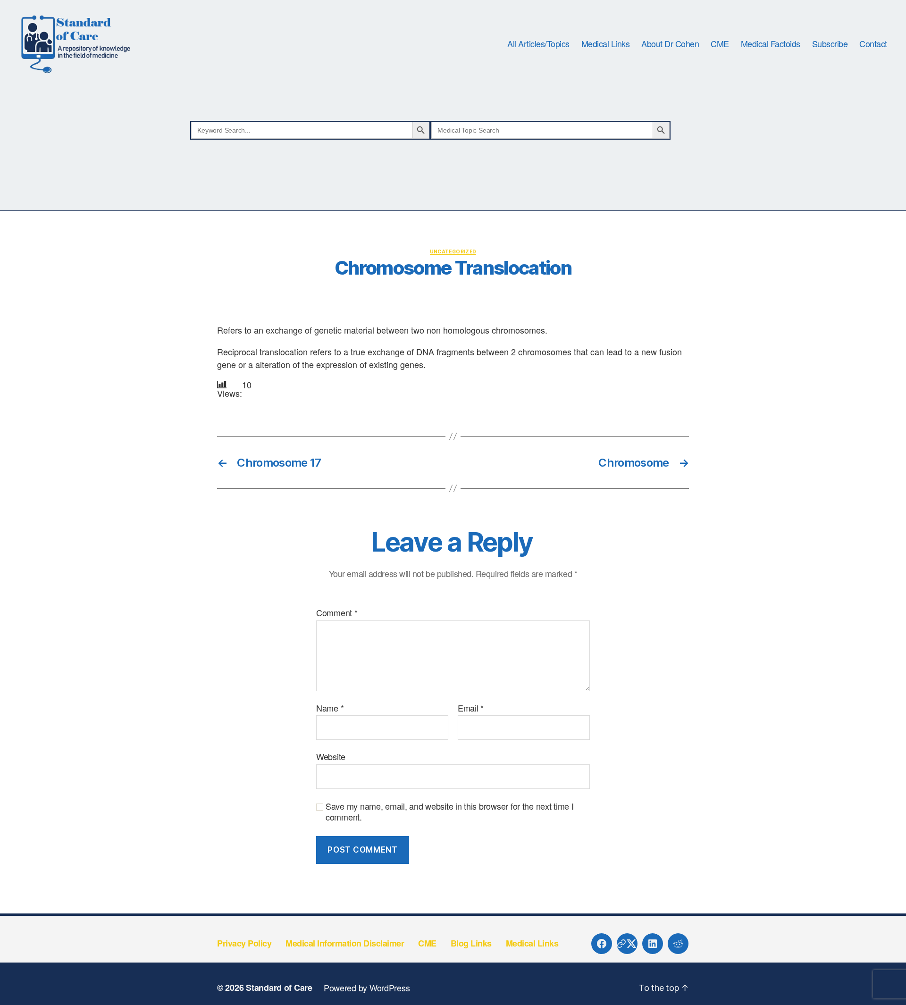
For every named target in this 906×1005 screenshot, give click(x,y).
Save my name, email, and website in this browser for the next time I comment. (450, 811)
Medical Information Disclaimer (344, 943)
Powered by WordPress (367, 987)
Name (330, 708)
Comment (337, 613)
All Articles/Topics (538, 44)
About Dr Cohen (670, 44)
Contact (873, 44)
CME (720, 44)
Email (471, 708)
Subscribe (830, 44)
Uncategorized (453, 251)
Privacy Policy (244, 943)
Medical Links (605, 44)
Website (330, 756)
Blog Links (471, 943)
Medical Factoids (770, 44)
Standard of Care (279, 987)
